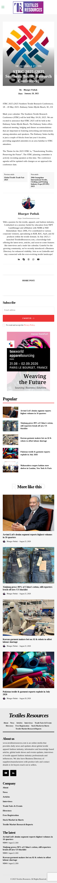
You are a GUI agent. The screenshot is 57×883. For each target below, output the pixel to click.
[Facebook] (19, 287)
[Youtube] (38, 259)
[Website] (29, 259)
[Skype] (24, 259)
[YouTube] (6, 773)
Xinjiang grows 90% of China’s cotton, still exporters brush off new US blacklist (36, 426)
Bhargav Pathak (30, 90)
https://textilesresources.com (28, 218)
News (5, 843)
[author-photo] (4, 541)
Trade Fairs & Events (28, 66)
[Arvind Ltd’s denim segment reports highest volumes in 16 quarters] (10, 412)
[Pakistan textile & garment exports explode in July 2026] (10, 453)
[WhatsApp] (33, 259)
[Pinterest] (31, 287)
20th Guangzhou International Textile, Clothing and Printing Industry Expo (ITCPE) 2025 (40, 181)
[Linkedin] (19, 259)
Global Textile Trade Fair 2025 (14, 178)
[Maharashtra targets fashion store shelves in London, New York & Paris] (10, 467)
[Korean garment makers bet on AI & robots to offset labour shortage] (10, 439)
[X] (25, 287)
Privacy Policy (29, 325)
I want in (26, 318)
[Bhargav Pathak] (28, 202)
